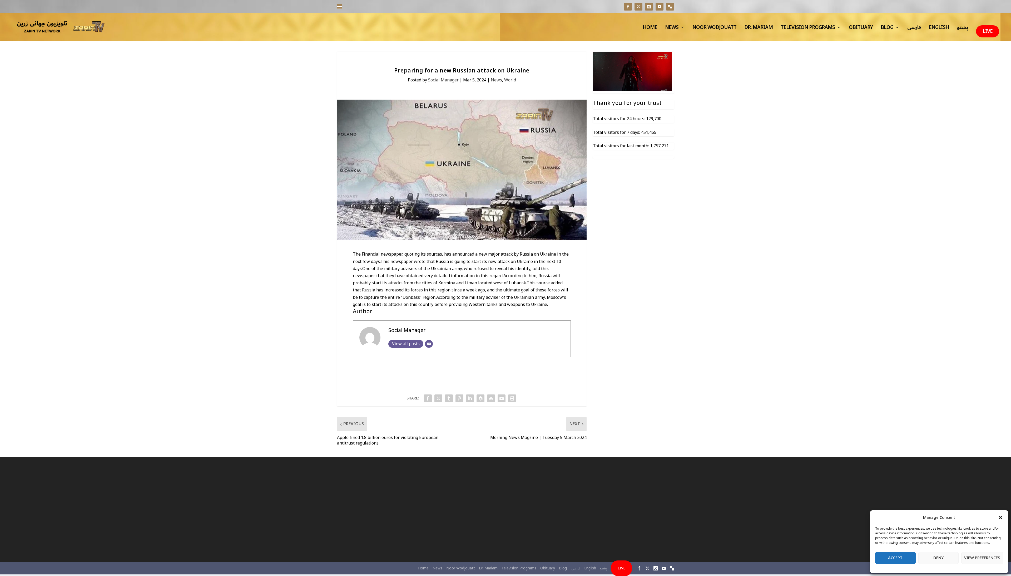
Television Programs (808, 29)
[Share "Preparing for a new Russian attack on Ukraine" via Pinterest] (459, 398)
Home (650, 29)
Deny (938, 558)
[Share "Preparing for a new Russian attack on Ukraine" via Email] (501, 398)
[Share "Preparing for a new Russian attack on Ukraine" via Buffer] (480, 398)
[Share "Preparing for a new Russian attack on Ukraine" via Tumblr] (449, 398)
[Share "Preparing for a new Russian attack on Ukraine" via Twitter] (438, 398)
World (510, 80)
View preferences (982, 558)
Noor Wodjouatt (714, 29)
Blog (887, 29)
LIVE (988, 31)
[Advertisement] (391, 509)
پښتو (962, 29)
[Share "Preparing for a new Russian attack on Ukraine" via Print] (512, 398)
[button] (1000, 517)
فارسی (914, 29)
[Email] (429, 344)
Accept (895, 558)
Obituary (861, 29)
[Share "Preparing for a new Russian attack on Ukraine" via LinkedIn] (470, 398)
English (939, 29)
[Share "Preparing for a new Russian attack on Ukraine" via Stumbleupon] (491, 398)
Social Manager (443, 80)
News (671, 29)
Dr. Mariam (758, 29)
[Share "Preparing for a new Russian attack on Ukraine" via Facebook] (428, 398)
